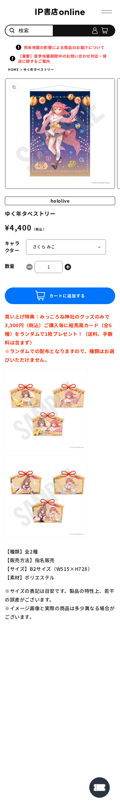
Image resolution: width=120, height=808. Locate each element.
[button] (106, 11)
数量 (10, 266)
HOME (13, 69)
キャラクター (12, 247)
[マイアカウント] (95, 30)
